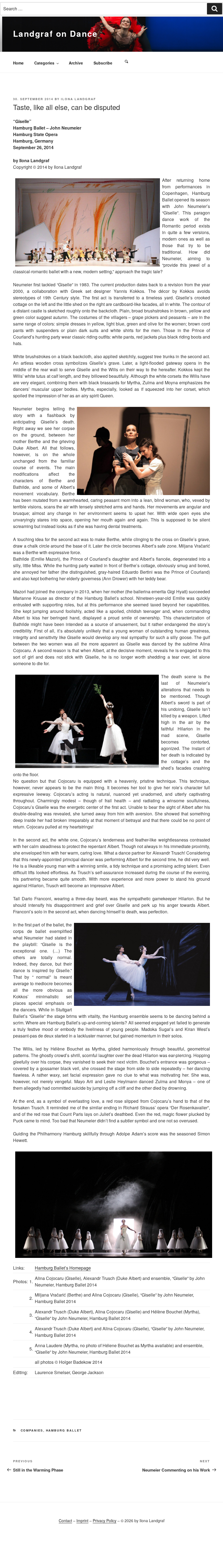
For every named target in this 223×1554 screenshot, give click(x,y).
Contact (65, 1520)
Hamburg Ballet (64, 1430)
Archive (76, 63)
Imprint (82, 1520)
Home (18, 63)
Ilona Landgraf (78, 99)
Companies (32, 1430)
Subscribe (103, 63)
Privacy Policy (104, 1520)
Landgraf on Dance (55, 33)
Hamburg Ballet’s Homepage (63, 1268)
